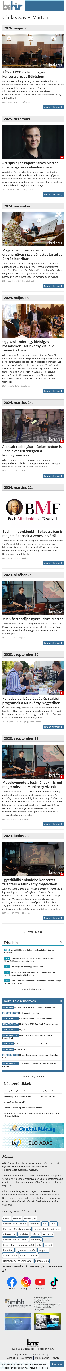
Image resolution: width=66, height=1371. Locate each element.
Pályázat (56, 1357)
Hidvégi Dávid (26, 913)
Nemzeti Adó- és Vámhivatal (17, 1260)
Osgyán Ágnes (25, 102)
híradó (6, 1218)
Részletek (43, 1367)
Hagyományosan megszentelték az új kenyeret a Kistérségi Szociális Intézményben (29, 959)
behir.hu (25, 471)
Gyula (54, 1223)
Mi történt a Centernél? (14, 1102)
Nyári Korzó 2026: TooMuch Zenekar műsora (38, 1024)
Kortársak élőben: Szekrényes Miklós (35, 1018)
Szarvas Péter (10, 1255)
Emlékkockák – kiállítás (29, 1013)
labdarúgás (30, 1218)
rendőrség (36, 1239)
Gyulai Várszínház (26, 1250)
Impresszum (21, 1354)
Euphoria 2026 (20, 1049)
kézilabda (48, 1234)
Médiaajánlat (42, 1357)
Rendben (56, 1364)
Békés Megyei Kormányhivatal (18, 1244)
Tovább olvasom (52, 107)
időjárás (35, 1234)
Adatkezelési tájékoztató (19, 1357)
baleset (48, 1244)
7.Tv (39, 1244)
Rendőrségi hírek (29, 1255)
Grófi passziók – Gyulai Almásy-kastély (31, 1043)
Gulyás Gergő (28, 281)
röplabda (34, 1223)
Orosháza (23, 1234)
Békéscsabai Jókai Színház (47, 1229)
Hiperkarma (24, 1029)
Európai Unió (42, 1260)
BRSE (45, 1223)
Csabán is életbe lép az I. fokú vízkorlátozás (23, 1107)
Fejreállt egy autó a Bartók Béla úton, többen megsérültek (29, 1096)
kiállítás (17, 1218)
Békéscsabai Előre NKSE (15, 1239)
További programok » (33, 1076)
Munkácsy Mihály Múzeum (17, 1229)
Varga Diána (28, 189)
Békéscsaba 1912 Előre (15, 1223)
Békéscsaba (9, 1234)
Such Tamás (25, 386)
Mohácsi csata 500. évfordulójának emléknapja (34, 1007)
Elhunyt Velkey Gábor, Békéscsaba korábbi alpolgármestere (30, 1091)
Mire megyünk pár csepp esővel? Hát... (27, 966)
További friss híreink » (33, 989)
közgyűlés (43, 1250)
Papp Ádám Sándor (33, 722)
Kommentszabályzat (41, 1354)
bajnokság (8, 1250)
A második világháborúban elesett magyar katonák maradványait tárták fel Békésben (29, 973)
